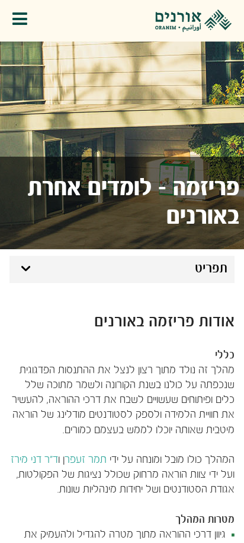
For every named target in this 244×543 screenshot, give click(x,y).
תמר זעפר (86, 460)
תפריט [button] (211, 269)
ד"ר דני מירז (34, 460)
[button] (22, 21)
